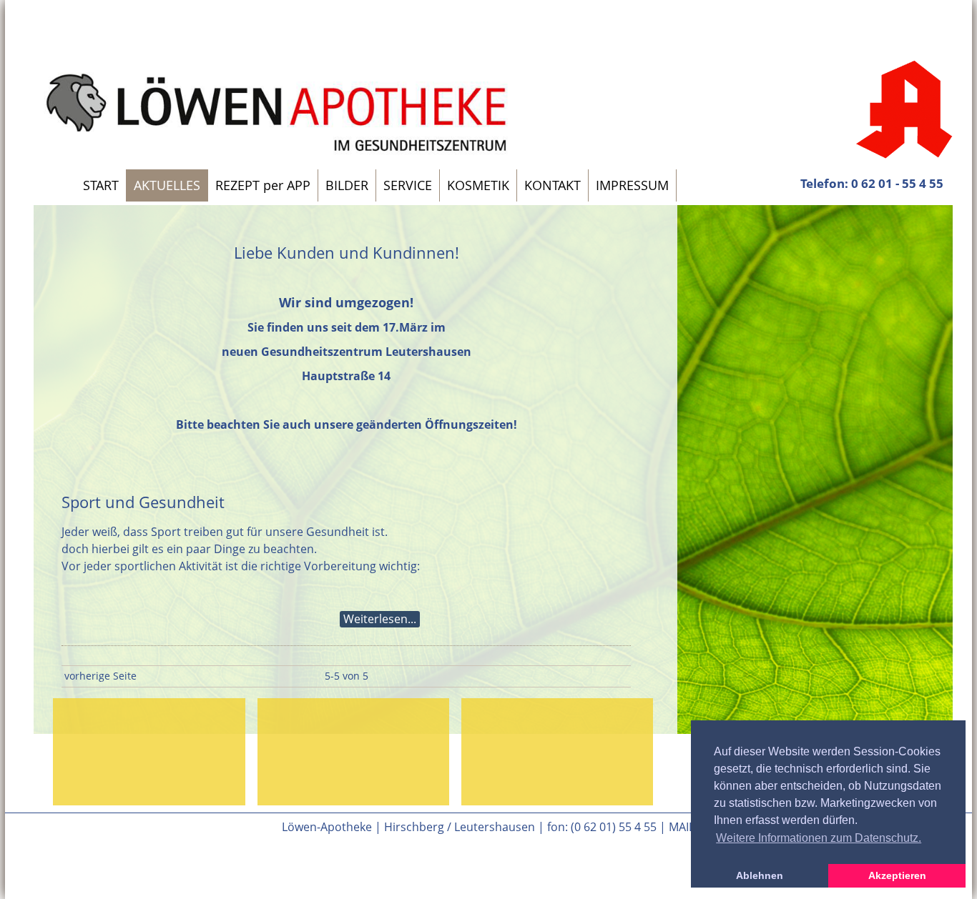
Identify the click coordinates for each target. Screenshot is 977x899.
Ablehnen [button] (759, 875)
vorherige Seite (100, 675)
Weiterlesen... (379, 619)
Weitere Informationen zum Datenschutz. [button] (818, 838)
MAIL (681, 827)
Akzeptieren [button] (897, 875)
